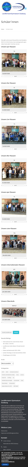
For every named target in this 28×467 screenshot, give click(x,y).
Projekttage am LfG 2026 (9, 355)
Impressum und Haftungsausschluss (10, 433)
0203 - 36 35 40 (7, 449)
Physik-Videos (4, 383)
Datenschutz (4, 430)
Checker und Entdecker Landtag (8, 374)
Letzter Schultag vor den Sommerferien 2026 (14, 352)
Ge (13, 377)
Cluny (17, 374)
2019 (3, 371)
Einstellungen (9, 457)
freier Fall (4, 377)
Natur (22, 380)
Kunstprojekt (16, 380)
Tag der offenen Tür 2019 (7, 386)
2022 (7, 371)
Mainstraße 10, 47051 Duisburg (10, 443)
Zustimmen (5, 464)
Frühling (9, 377)
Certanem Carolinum (14, 371)
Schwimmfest (12, 383)
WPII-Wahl (16, 386)
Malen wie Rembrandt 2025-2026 (11, 350)
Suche (16, 332)
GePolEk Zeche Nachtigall (7, 380)
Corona (22, 374)
